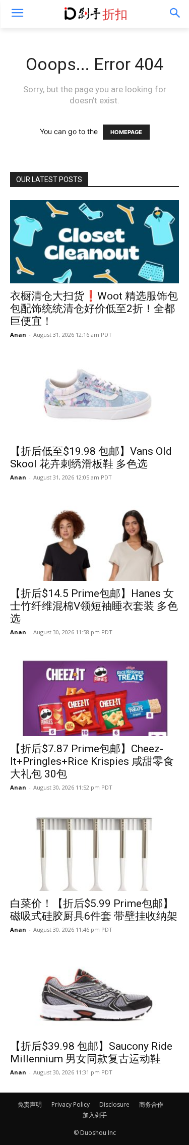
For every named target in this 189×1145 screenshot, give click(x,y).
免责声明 (30, 1104)
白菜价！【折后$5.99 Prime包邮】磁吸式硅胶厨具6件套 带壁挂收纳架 (93, 909)
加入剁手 (95, 1115)
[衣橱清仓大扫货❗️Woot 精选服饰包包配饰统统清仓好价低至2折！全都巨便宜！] (94, 241)
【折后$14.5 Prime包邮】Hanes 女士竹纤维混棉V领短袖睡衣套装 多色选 (94, 606)
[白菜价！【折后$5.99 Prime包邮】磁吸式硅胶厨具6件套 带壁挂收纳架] (94, 849)
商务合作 (151, 1104)
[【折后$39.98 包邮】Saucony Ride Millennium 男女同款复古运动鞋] (94, 991)
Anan (18, 334)
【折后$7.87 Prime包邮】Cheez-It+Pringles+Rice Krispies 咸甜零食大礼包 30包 (92, 761)
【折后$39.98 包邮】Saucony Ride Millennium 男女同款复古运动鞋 (91, 1052)
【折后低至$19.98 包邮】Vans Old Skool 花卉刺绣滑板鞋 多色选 (91, 457)
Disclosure (114, 1104)
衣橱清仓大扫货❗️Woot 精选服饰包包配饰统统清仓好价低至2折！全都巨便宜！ (94, 308)
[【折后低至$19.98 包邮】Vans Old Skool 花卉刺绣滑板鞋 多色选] (94, 396)
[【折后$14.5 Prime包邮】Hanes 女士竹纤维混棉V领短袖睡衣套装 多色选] (94, 539)
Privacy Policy (70, 1104)
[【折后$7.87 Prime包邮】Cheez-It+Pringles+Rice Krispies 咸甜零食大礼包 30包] (94, 694)
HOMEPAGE (126, 132)
